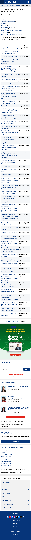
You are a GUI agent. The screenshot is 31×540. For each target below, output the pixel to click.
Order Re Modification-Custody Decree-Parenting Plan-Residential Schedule (10, 88)
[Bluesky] (19, 517)
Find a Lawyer (5, 362)
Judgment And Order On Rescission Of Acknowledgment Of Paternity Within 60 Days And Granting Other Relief (9, 208)
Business (4, 489)
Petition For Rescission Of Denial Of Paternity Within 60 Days (9, 304)
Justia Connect (15, 520)
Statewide (17, 5)
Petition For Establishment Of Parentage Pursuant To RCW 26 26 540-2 (9, 187)
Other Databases (7, 504)
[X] (21, 517)
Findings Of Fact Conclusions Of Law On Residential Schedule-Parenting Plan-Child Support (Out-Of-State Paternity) (9, 59)
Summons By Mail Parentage (9, 263)
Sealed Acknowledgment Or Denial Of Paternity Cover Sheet (9, 162)
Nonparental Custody (7, 27)
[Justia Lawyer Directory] (23, 517)
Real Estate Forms (6, 461)
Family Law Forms (6, 456)
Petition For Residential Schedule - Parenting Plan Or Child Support (9, 147)
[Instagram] (14, 517)
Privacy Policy (15, 534)
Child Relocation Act (6, 18)
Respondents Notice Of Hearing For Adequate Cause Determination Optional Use (9, 117)
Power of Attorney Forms (8, 460)
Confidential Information (8, 21)
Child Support (5, 20)
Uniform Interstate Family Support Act (11, 34)
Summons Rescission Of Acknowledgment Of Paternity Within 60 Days (9, 243)
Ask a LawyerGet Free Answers (6, 433)
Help (15, 529)
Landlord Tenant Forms (7, 458)
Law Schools (6, 493)
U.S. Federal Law (7, 497)
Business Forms (5, 452)
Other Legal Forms (6, 465)
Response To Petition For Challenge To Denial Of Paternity (8, 291)
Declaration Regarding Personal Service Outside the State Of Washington (9, 110)
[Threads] (17, 517)
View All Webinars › (15, 417)
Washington (11, 5)
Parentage (4, 29)
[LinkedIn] (8, 517)
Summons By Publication (8, 84)
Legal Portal (15, 523)
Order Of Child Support (7, 167)
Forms (6, 5)
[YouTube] (10, 517)
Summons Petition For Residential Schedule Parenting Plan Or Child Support (10, 249)
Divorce (3, 23)
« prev (8, 321)
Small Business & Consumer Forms (12, 448)
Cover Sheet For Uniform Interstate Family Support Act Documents (9, 132)
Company (15, 526)
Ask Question (15, 441)
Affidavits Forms (5, 451)
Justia (2, 5)
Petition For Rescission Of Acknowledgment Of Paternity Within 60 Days (9, 180)
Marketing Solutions (8, 508)
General (3, 25)
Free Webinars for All (8, 383)
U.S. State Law (6, 500)
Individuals (5, 486)
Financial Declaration (7, 106)
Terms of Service (15, 531)
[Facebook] (12, 517)
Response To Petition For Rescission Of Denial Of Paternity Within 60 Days (8, 270)
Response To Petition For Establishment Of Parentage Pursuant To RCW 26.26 (9, 284)
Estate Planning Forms (7, 454)
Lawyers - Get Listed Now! (15, 374)
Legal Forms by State (7, 463)
